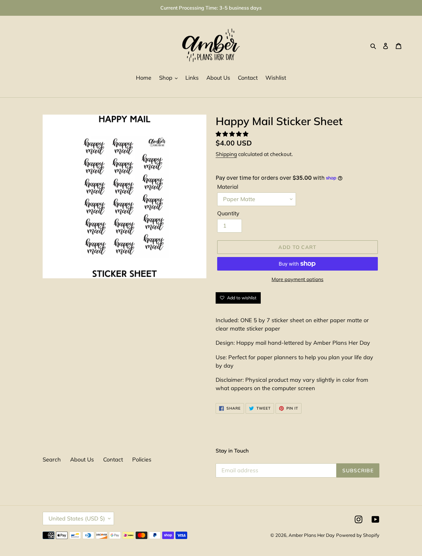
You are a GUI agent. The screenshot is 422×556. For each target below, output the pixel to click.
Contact (113, 459)
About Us (82, 459)
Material (227, 186)
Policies (141, 459)
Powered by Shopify (357, 535)
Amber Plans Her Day (312, 535)
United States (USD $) (77, 518)
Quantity (228, 213)
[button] (233, 133)
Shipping (226, 154)
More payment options (297, 279)
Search (52, 459)
